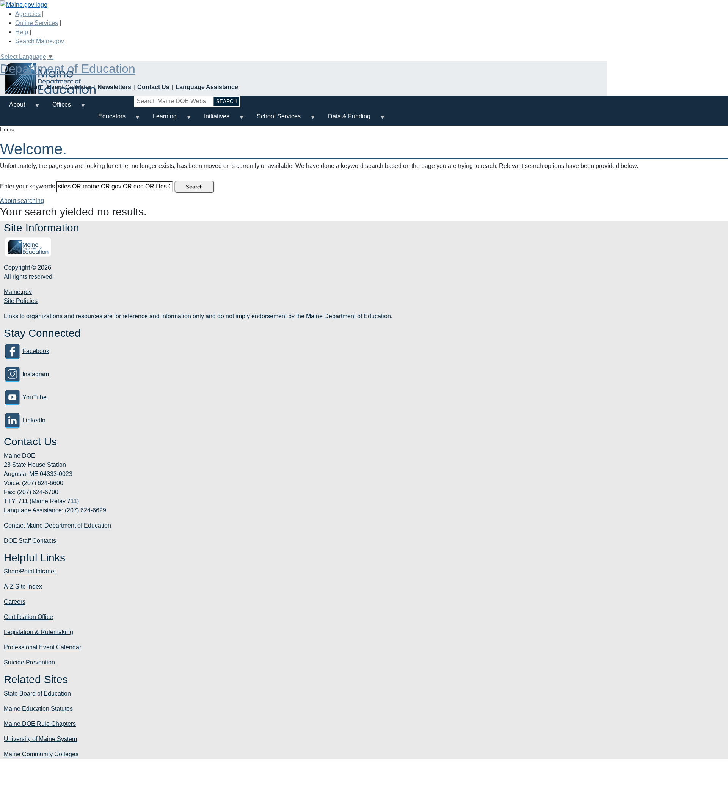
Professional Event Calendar (42, 647)
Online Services (36, 23)
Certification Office (28, 617)
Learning (160, 119)
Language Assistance (207, 87)
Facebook (35, 351)
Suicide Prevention (29, 662)
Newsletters (114, 87)
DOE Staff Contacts (30, 540)
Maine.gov (18, 292)
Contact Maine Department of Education (57, 525)
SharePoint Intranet (30, 571)
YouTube (34, 397)
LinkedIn (34, 420)
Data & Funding (344, 119)
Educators (107, 119)
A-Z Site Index (23, 586)
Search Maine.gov (39, 41)
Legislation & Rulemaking (38, 632)
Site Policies (21, 301)
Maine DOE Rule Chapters (40, 724)
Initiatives (212, 119)
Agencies (28, 14)
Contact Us (153, 87)
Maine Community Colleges (41, 754)
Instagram (35, 374)
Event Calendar (69, 87)
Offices (57, 107)
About (12, 107)
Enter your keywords (27, 186)
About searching (22, 201)
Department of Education (67, 68)
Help (21, 32)
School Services (274, 119)
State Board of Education (37, 693)
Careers (14, 601)
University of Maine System (40, 739)
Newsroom (25, 87)
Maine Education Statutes (38, 708)
